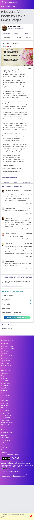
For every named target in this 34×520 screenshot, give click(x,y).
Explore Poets (5, 363)
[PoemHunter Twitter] (15, 458)
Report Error (21, 463)
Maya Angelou (5, 405)
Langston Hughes (6, 413)
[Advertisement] (17, 502)
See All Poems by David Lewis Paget (17, 317)
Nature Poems (5, 388)
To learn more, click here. (7, 518)
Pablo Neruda (5, 410)
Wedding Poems (6, 385)
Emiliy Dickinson (6, 415)
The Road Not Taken (7, 437)
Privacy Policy (6, 466)
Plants (14, 177)
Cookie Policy (20, 462)
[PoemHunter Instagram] (18, 458)
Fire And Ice (4, 452)
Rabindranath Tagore (7, 422)
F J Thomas (8, 218)
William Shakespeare (7, 408)
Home (2, 6)
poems (9, 177)
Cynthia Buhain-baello (12, 190)
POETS (9, 328)
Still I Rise (4, 435)
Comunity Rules (29, 465)
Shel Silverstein (5, 417)
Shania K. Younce (10, 233)
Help (16, 463)
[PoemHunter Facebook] (13, 458)
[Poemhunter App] (6, 458)
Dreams (3, 442)
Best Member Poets (6, 356)
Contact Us (10, 463)
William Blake (5, 420)
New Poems (4, 351)
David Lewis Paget (14, 26)
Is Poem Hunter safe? (17, 465)
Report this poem (27, 182)
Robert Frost (4, 403)
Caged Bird (4, 447)
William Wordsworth (7, 425)
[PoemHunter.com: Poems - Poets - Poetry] (9, 2)
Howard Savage (10, 208)
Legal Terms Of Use (16, 466)
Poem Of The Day (6, 365)
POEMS (3, 328)
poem (4, 177)
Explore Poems (5, 360)
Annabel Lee (4, 445)
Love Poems (4, 373)
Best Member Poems (7, 346)
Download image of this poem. (9, 182)
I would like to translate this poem (12, 286)
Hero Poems (4, 393)
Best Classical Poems (7, 348)
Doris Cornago (9, 243)
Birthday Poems (5, 383)
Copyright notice (11, 462)
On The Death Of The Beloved (10, 454)
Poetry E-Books (5, 395)
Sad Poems (4, 380)
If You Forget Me (5, 440)
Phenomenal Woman (7, 432)
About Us (3, 462)
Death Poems (5, 378)
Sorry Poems (4, 390)
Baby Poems (4, 376)
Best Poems (4, 343)
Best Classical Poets (7, 358)
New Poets (4, 353)
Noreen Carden (10, 261)
